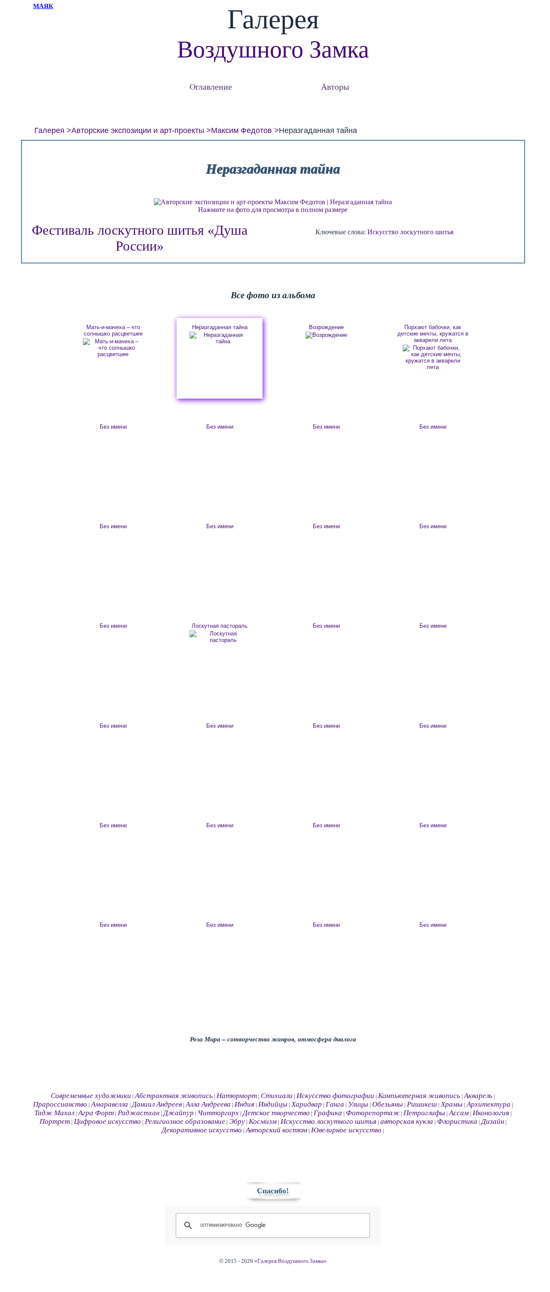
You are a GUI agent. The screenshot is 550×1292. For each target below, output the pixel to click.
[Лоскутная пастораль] (220, 636)
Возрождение (326, 327)
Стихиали (277, 1096)
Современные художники (91, 1096)
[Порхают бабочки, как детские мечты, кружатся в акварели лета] (433, 357)
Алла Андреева (208, 1104)
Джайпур (178, 1113)
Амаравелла (109, 1104)
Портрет (55, 1121)
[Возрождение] (326, 335)
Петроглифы (424, 1113)
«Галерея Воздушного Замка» (290, 1261)
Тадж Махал (54, 1113)
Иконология (491, 1113)
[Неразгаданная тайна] (220, 338)
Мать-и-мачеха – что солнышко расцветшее (113, 330)
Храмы (452, 1104)
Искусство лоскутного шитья (410, 232)
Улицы (358, 1104)
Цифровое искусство (107, 1121)
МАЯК (43, 6)
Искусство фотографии (335, 1096)
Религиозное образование (185, 1121)
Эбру (237, 1121)
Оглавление (210, 86)
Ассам (459, 1113)
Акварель (478, 1096)
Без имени (113, 427)
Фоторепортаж (373, 1113)
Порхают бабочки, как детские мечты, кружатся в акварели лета (432, 333)
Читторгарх (218, 1113)
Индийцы (272, 1104)
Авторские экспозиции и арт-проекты (137, 130)
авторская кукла (406, 1121)
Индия (244, 1104)
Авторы (335, 86)
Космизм (263, 1121)
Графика (328, 1113)
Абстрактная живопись (174, 1096)
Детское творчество (276, 1113)
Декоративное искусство (202, 1130)
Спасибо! (273, 1190)
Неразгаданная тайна (220, 327)
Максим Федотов (241, 130)
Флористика (457, 1121)
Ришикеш (422, 1104)
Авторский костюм (276, 1130)
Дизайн (492, 1121)
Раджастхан (138, 1113)
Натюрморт (237, 1096)
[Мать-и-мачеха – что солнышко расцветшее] (113, 347)
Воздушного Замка (273, 49)
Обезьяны (387, 1104)
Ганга (335, 1104)
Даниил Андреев (157, 1104)
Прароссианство (60, 1104)
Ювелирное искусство (346, 1130)
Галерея (49, 130)
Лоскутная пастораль (220, 626)
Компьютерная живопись (419, 1096)
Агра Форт (96, 1113)
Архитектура (488, 1104)
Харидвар (306, 1104)
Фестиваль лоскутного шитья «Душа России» (140, 238)
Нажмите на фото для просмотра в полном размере (273, 209)
